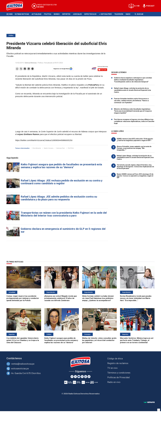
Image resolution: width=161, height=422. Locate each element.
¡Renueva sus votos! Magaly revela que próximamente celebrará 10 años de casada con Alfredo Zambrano (60, 298)
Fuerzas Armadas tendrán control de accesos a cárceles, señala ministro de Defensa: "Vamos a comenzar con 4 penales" (131, 100)
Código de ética (115, 358)
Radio (128, 14)
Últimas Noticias (22, 14)
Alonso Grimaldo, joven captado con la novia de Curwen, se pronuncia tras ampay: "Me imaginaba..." (134, 148)
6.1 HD (137, 6)
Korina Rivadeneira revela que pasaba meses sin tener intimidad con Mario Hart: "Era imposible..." (135, 298)
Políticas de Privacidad (118, 377)
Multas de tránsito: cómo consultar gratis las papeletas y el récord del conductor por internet (99, 340)
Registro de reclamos (117, 363)
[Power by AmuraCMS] (149, 402)
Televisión (118, 14)
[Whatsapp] (17, 69)
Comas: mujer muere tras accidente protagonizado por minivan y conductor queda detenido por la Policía (22, 298)
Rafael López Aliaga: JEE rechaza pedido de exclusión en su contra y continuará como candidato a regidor (61, 182)
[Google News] (85, 376)
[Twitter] (21, 69)
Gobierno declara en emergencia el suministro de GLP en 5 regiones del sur (63, 230)
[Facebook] (25, 69)
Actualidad (36, 14)
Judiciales (77, 14)
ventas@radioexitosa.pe (22, 364)
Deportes (66, 14)
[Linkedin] (29, 69)
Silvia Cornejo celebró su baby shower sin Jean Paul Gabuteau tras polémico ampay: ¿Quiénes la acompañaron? (98, 298)
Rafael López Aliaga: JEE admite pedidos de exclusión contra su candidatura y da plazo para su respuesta (59, 198)
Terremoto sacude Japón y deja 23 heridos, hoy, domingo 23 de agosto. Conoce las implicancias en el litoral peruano (135, 166)
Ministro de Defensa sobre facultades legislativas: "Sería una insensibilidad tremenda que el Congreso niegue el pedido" (133, 111)
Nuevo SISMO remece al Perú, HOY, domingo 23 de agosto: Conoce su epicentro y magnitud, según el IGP (135, 175)
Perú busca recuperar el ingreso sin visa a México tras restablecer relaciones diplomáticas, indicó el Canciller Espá (134, 121)
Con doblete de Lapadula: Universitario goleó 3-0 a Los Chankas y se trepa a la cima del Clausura (22, 340)
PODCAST (150, 6)
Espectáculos (90, 14)
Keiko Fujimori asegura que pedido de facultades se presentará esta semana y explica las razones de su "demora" (61, 166)
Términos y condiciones (118, 372)
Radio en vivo (113, 382)
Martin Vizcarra (48, 148)
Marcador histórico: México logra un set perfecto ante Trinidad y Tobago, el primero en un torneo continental (136, 340)
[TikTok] (89, 376)
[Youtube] (78, 376)
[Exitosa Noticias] (16, 6)
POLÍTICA (71, 148)
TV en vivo (112, 368)
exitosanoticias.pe (20, 368)
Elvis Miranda (37, 148)
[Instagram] (82, 376)
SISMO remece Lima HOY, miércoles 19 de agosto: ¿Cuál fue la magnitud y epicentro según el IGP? (135, 139)
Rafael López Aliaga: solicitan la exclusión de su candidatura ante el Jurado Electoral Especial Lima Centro (132, 90)
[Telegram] (32, 69)
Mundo (57, 14)
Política (47, 14)
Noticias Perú (60, 148)
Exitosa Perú (106, 14)
